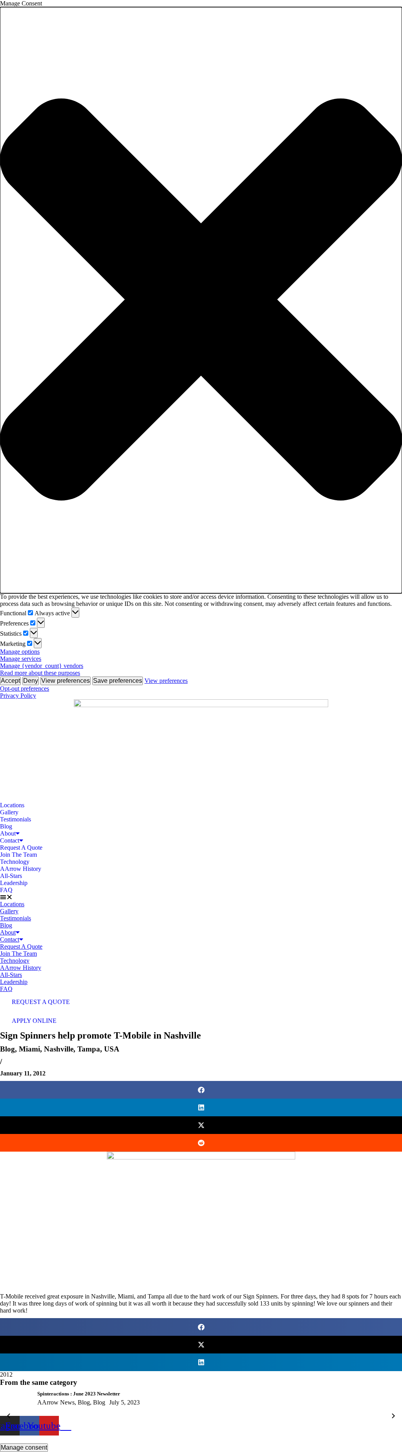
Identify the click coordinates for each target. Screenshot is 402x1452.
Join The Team (18, 854)
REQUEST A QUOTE (41, 1001)
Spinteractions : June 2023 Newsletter (78, 1394)
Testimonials (15, 819)
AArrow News (56, 1402)
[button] (201, 300)
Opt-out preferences (24, 688)
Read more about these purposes (40, 672)
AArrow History (20, 868)
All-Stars (11, 875)
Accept (10, 680)
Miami (29, 1049)
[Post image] (15, 1403)
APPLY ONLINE (34, 1020)
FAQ (6, 890)
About (8, 833)
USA (111, 1049)
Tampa (88, 1049)
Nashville (58, 1049)
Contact (9, 840)
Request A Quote (21, 847)
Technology (14, 861)
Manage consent (24, 1447)
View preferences (65, 680)
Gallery (9, 812)
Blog (6, 826)
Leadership (13, 883)
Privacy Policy (18, 695)
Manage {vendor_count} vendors (41, 665)
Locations (12, 805)
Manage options (20, 651)
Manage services (20, 658)
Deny (30, 680)
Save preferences (117, 680)
